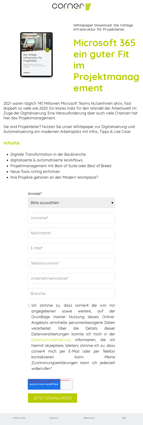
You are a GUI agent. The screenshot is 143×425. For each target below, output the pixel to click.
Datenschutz (89, 418)
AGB (124, 418)
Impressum (54, 418)
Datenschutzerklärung (51, 339)
